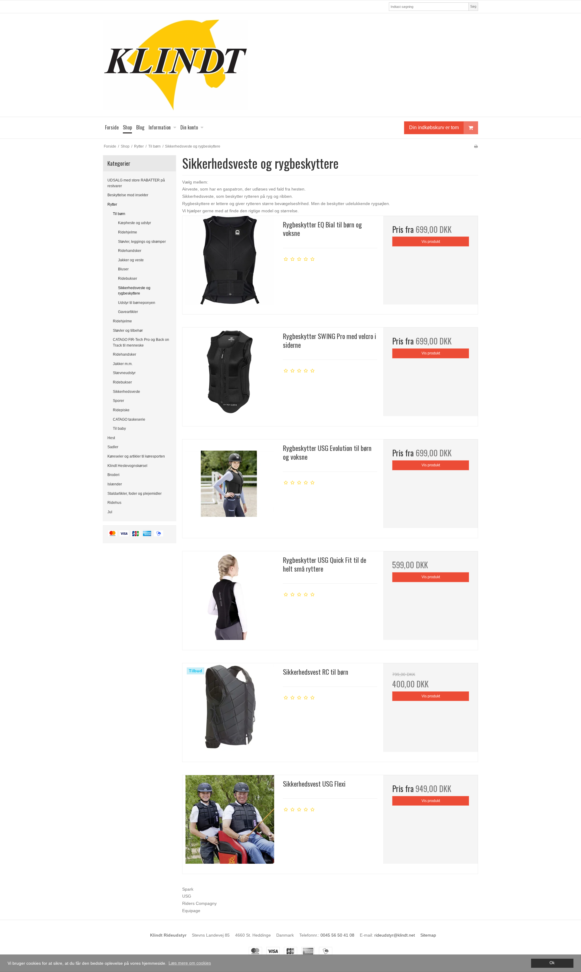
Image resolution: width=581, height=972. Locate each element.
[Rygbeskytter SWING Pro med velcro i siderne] (229, 375)
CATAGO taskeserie (129, 419)
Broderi (113, 475)
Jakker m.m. (123, 364)
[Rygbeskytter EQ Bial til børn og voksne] (229, 263)
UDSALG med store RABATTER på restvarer (136, 183)
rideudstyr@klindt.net (394, 935)
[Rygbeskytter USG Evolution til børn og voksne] (229, 486)
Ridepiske (121, 410)
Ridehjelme (127, 232)
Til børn (119, 214)
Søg (473, 6)
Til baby (119, 428)
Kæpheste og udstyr (134, 223)
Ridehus (114, 503)
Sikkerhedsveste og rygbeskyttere (134, 290)
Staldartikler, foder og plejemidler (134, 493)
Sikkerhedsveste (126, 392)
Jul (109, 512)
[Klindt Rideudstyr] (290, 65)
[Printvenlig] (476, 146)
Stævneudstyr (124, 373)
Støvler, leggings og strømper (142, 242)
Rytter (112, 204)
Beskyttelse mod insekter (127, 195)
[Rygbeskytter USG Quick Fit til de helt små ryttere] (229, 598)
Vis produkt (431, 242)
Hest (111, 438)
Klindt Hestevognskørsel (127, 466)
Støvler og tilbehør (128, 330)
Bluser (123, 269)
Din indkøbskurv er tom (434, 127)
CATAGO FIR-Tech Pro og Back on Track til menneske (141, 342)
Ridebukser (127, 278)
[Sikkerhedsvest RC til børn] (229, 710)
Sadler (112, 447)
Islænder (114, 484)
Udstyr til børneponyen (136, 303)
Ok (552, 963)
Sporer (118, 401)
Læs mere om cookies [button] (190, 963)
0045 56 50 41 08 (337, 935)
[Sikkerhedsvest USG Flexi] (229, 822)
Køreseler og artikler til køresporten (136, 456)
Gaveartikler (128, 312)
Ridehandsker (129, 251)
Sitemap (428, 935)
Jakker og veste (131, 260)
